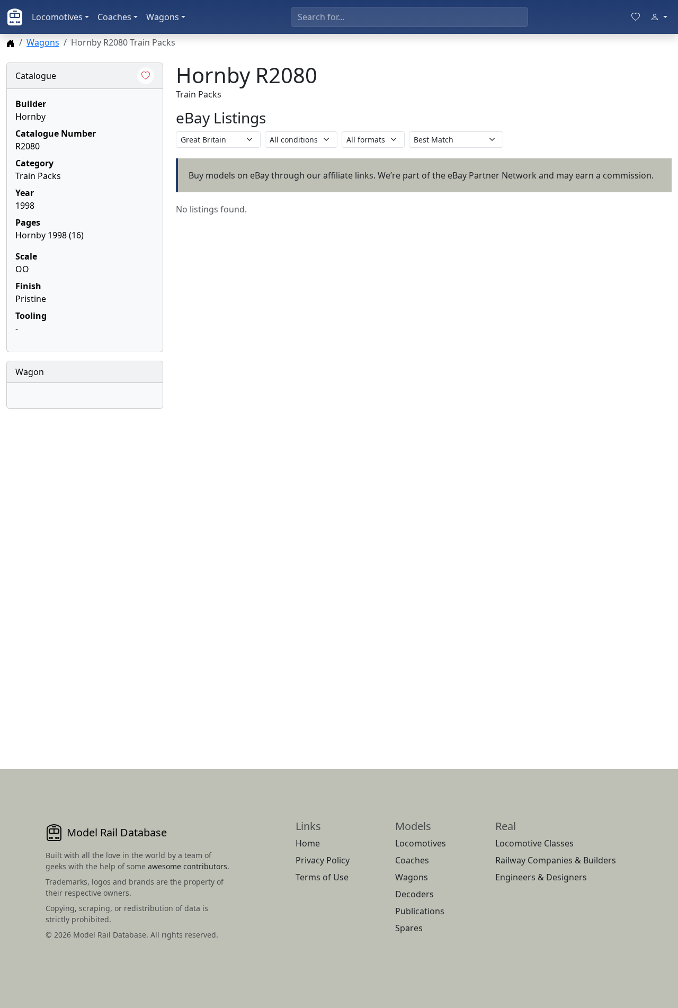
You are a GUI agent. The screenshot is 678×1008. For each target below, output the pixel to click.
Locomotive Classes (534, 843)
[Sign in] (659, 17)
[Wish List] (635, 17)
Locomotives (57, 17)
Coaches (114, 17)
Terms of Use (322, 877)
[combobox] (409, 17)
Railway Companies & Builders (555, 860)
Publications (419, 911)
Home (308, 843)
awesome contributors (187, 866)
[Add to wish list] (145, 75)
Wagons (162, 17)
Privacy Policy (323, 860)
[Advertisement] (84, 576)
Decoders (414, 894)
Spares (409, 928)
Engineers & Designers (541, 877)
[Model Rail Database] (14, 17)
